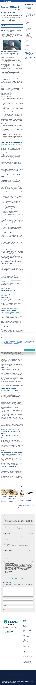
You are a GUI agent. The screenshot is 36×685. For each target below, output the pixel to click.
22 (13, 578)
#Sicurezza (30, 57)
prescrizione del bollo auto (7, 235)
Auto (26, 21)
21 (12, 578)
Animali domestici (26, 641)
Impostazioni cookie (8, 681)
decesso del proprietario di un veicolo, (12, 312)
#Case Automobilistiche (29, 51)
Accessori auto (28, 6)
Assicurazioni (28, 11)
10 (17, 576)
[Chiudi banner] (34, 334)
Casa (23, 645)
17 (27, 576)
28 (22, 578)
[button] (2, 499)
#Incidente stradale (28, 54)
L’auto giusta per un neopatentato (9, 496)
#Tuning (34, 57)
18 (28, 576)
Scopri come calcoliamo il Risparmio (10, 682)
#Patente (26, 57)
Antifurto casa (28, 8)
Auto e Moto (28, 22)
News (27, 40)
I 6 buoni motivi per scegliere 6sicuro (26, 655)
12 (20, 576)
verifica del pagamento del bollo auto (10, 144)
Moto (27, 39)
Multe (27, 34)
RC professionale (26, 636)
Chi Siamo (24, 652)
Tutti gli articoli (25, 625)
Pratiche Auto (28, 29)
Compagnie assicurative (27, 665)
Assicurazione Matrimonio (30, 14)
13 (21, 576)
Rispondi (6, 522)
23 (15, 578)
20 (31, 576)
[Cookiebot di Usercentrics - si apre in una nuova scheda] (28, 334)
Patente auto (28, 44)
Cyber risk (24, 649)
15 (24, 576)
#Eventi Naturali (28, 52)
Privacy (3, 681)
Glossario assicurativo (27, 661)
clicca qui (17, 343)
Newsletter (28, 41)
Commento (5, 586)
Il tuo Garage (28, 33)
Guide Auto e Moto (29, 26)
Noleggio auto (28, 28)
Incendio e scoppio (26, 646)
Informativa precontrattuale (25, 681)
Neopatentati (28, 27)
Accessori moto (28, 7)
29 (23, 578)
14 (23, 576)
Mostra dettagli (30, 347)
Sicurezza (27, 45)
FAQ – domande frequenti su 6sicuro (27, 659)
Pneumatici (28, 35)
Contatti (24, 621)
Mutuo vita (25, 637)
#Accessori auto (28, 49)
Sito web (4, 605)
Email (4, 601)
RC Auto (27, 19)
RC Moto (27, 20)
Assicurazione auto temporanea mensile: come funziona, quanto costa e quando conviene (25, 500)
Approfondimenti (29, 9)
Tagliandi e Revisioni (29, 36)
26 (19, 578)
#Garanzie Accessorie (29, 53)
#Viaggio (26, 58)
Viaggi (24, 639)
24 (16, 578)
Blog (26, 30)
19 (30, 576)
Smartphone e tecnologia (27, 647)
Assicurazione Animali (29, 12)
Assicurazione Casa (29, 13)
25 (18, 578)
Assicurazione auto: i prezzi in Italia (28, 657)
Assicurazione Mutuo (29, 15)
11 (18, 576)
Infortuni (24, 640)
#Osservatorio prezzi (28, 56)
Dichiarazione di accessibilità (16, 681)
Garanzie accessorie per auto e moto (27, 663)
